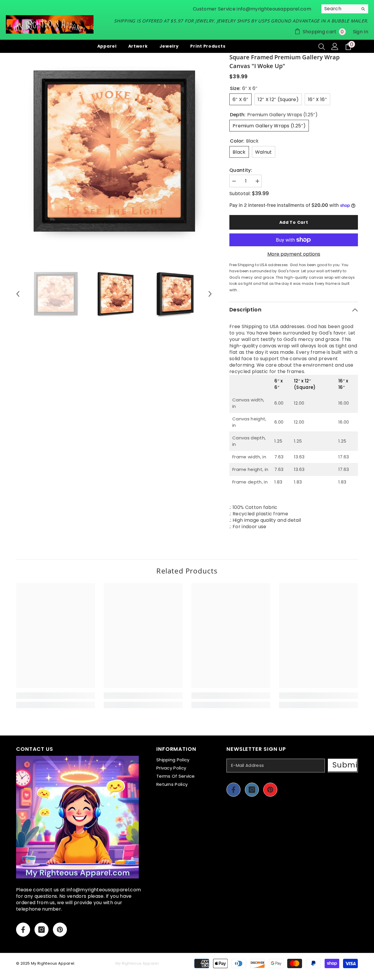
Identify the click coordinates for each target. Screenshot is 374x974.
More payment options (293, 254)
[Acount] (335, 46)
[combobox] (339, 8)
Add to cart (293, 222)
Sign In (360, 31)
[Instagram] (41, 930)
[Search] (344, 8)
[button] (17, 294)
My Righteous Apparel (52, 963)
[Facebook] (23, 930)
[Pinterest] (60, 930)
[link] (55, 695)
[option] (114, 151)
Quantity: (240, 170)
